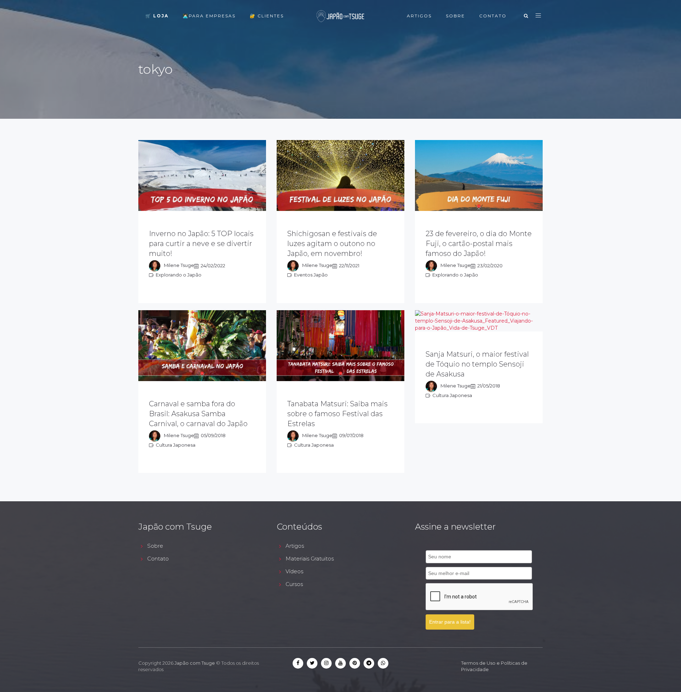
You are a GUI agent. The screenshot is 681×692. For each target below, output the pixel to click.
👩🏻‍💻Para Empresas (209, 15)
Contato (492, 15)
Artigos (419, 15)
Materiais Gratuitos (310, 558)
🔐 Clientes (267, 15)
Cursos (294, 584)
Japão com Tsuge (195, 663)
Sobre (455, 15)
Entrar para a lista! (450, 622)
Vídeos (294, 571)
